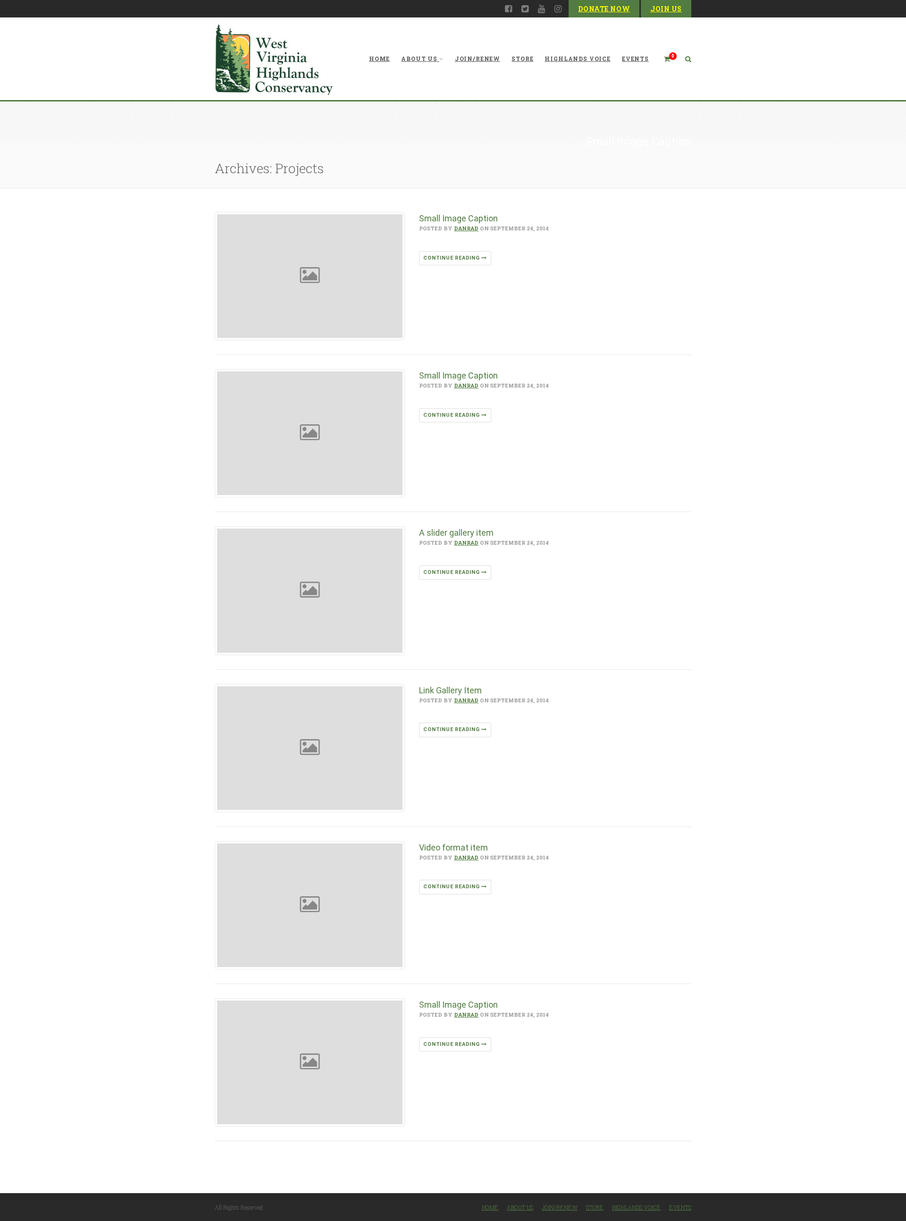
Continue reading (452, 258)
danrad (466, 228)
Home (379, 58)
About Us (419, 58)
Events (635, 58)
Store (522, 58)
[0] (663, 58)
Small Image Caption (458, 218)
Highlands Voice (578, 58)
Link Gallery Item (450, 690)
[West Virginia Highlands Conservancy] (274, 59)
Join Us (666, 8)
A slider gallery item (456, 533)
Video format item (453, 847)
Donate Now (604, 8)
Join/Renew (477, 58)
